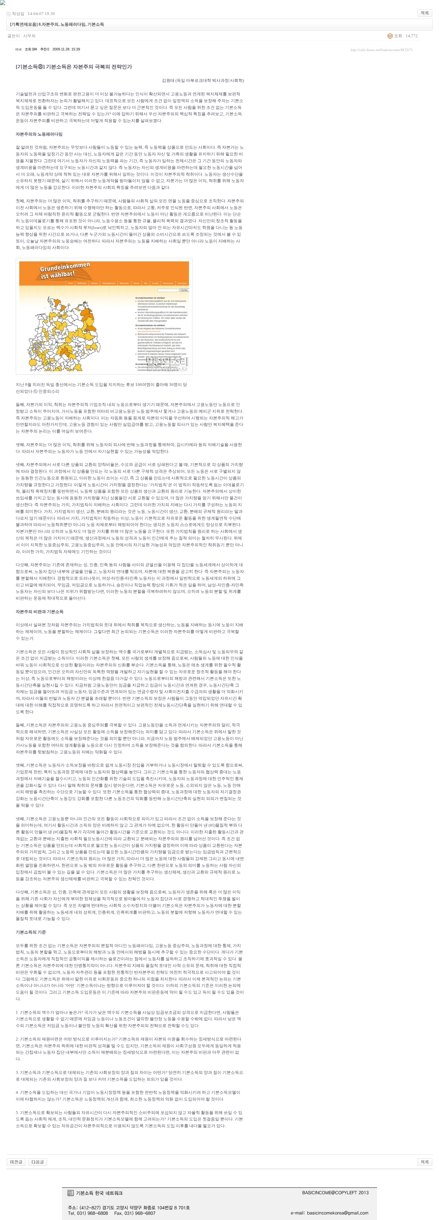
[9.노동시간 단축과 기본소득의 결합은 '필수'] (38, 1161)
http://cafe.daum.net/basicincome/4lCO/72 (382, 50)
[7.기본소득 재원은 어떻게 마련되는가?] (16, 1161)
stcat (18, 49)
